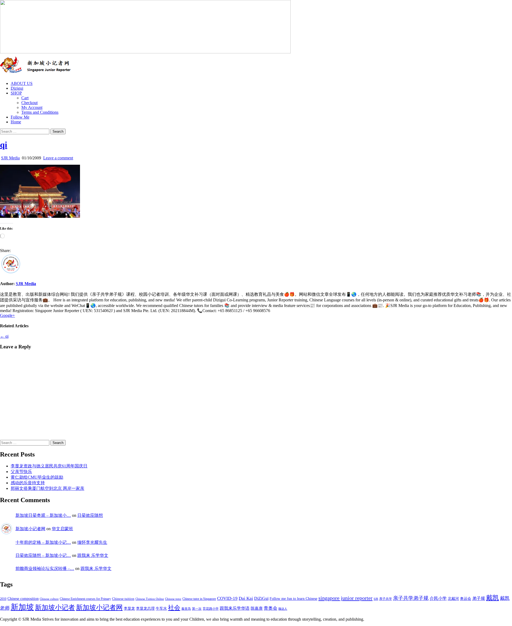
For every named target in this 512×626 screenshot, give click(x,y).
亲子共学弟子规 (411, 598)
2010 (3, 599)
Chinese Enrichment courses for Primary (85, 599)
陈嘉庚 (257, 608)
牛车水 (161, 608)
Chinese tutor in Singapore (199, 599)
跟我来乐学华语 (235, 608)
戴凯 (492, 597)
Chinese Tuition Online (149, 598)
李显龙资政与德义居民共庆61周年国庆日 (49, 466)
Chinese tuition (123, 599)
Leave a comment (58, 158)
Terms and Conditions (39, 112)
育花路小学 (211, 609)
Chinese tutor (173, 598)
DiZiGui (261, 598)
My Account (31, 107)
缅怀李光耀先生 (92, 542)
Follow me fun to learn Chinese (293, 598)
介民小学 (438, 598)
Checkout (29, 102)
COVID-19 (227, 598)
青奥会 (270, 608)
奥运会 (465, 598)
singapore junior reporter (345, 598)
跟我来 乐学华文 (92, 555)
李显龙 (129, 608)
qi (3, 144)
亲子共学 (385, 599)
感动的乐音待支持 (28, 483)
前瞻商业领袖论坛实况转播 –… (44, 568)
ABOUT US (22, 83)
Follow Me (20, 117)
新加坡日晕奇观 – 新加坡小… (43, 515)
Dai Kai (246, 598)
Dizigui (17, 88)
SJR (376, 598)
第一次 (197, 609)
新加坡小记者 (55, 607)
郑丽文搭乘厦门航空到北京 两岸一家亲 (47, 488)
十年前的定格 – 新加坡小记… (43, 542)
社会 (174, 607)
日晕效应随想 (90, 515)
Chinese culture (49, 598)
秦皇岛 (186, 609)
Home (16, 122)
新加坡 (22, 607)
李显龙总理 (145, 609)
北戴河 (453, 598)
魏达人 (282, 608)
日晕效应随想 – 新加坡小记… (43, 555)
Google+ (7, 315)
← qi (4, 336)
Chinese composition (23, 599)
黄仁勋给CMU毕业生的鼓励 (37, 477)
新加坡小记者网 (30, 528)
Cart (25, 98)
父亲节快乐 (21, 471)
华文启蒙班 (62, 528)
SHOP (16, 93)
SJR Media (10, 158)
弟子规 (478, 598)
